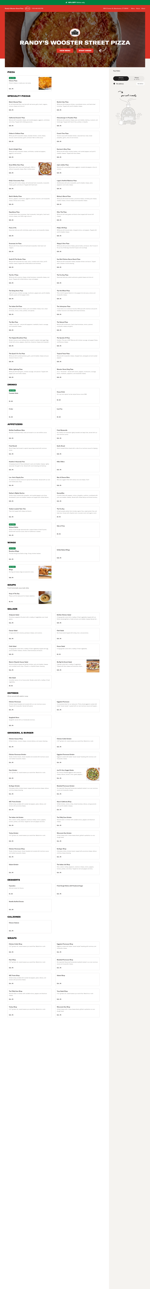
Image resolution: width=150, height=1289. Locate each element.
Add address (140, 83)
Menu (133, 8)
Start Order (85, 51)
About (143, 8)
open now (27, 8)
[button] (29, 83)
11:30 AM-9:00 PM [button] (37, 8)
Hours (138, 8)
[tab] (121, 78)
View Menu (65, 51)
